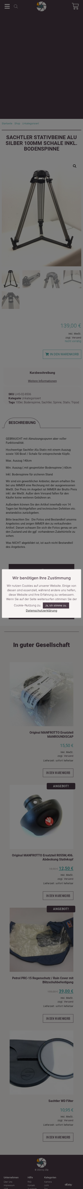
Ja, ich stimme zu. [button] (56, 605)
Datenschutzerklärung (41, 610)
